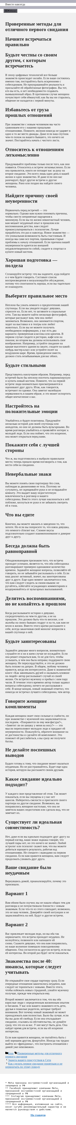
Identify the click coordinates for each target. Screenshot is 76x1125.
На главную (38, 1115)
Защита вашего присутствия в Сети (29, 1060)
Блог (11, 1053)
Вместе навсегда (15, 4)
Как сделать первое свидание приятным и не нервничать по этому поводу (33, 1065)
